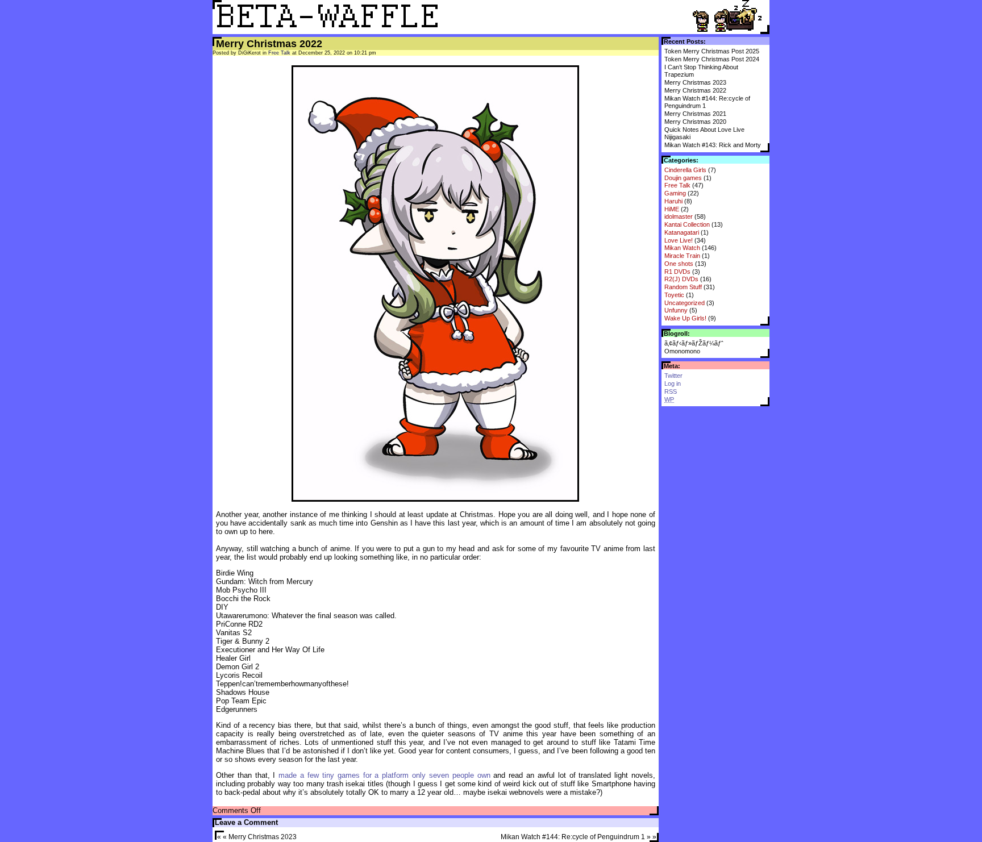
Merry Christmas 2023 (695, 82)
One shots (678, 263)
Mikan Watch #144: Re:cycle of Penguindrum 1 (573, 837)
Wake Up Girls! (685, 318)
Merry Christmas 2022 (695, 90)
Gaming (675, 193)
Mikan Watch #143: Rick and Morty (712, 144)
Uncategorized (684, 302)
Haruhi (673, 201)
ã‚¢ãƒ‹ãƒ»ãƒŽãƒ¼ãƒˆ (693, 343)
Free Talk (677, 185)
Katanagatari (681, 232)
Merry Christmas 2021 (695, 113)
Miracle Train (682, 255)
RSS (670, 391)
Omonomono (682, 351)
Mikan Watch (682, 247)
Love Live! (678, 240)
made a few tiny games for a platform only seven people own (384, 775)
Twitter (673, 375)
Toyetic (674, 294)
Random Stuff (683, 287)
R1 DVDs (677, 271)
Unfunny (676, 310)
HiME (671, 209)
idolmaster (678, 216)
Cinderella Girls (685, 169)
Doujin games (683, 177)
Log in (672, 383)
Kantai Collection (687, 224)
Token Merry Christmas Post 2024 (711, 59)
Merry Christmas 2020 (695, 121)
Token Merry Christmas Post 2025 (711, 51)
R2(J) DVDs (681, 279)
